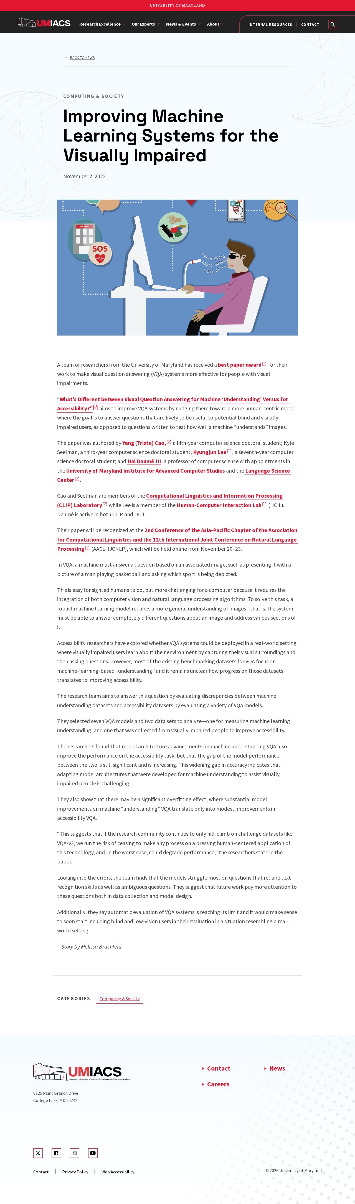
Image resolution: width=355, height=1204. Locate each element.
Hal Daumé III (144, 461)
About (213, 24)
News (277, 1068)
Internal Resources (270, 24)
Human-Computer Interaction (219, 505)
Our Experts (143, 24)
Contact (310, 24)
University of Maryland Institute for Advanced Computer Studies (145, 470)
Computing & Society (120, 998)
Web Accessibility (118, 1172)
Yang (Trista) (144, 442)
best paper (240, 364)
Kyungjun (210, 451)
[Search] (332, 24)
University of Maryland (177, 5)
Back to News (82, 57)
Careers (218, 1084)
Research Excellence (100, 24)
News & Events (181, 24)
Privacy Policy (75, 1172)
